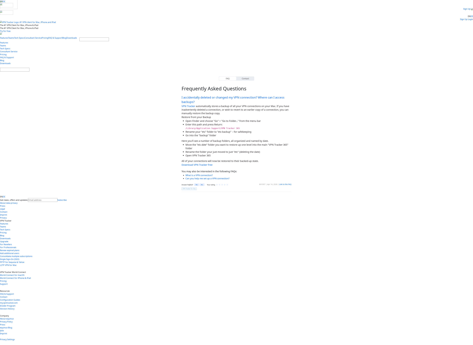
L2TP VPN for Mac (8, 265)
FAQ (228, 78)
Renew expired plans (9, 250)
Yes (197, 185)
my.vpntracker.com (9, 302)
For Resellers (6, 244)
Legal (2, 209)
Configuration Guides (10, 300)
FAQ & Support (55, 37)
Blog (64, 37)
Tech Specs (19, 37)
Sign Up (467, 9)
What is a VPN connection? (199, 175)
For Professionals (8, 247)
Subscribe (62, 200)
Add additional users (9, 253)
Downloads (71, 37)
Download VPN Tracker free (197, 164)
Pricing (45, 37)
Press (2, 206)
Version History (7, 308)
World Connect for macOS (12, 275)
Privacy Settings (7, 339)
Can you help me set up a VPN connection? (207, 178)
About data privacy (8, 203)
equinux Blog (6, 327)
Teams (11, 37)
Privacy (3, 217)
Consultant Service (33, 37)
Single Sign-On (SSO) (9, 259)
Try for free (5, 31)
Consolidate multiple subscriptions (16, 256)
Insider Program (7, 305)
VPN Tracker (188, 106)
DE (471, 16)
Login (470, 19)
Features (4, 37)
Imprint (3, 214)
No (202, 185)
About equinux (7, 318)
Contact (245, 78)
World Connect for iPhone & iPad (15, 278)
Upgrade (4, 241)
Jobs (2, 330)
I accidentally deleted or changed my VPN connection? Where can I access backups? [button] (233, 99)
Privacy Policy (6, 321)
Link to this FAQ (285, 184)
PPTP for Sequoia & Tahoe (12, 262)
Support (4, 284)
